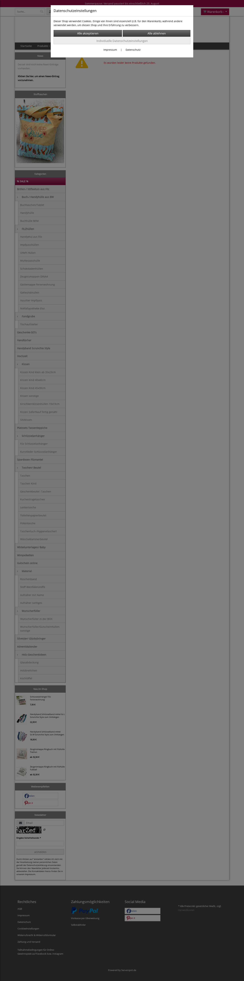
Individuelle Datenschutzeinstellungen (122, 41)
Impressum (110, 49)
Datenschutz (133, 49)
